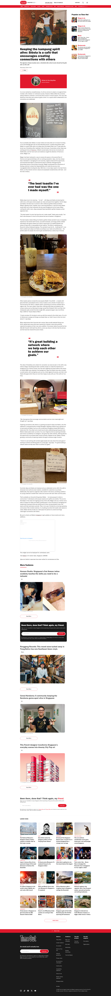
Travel (43, 6)
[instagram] (21, 991)
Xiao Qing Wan (52, 80)
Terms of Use (42, 637)
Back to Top (56, 931)
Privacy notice (59, 958)
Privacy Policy (49, 637)
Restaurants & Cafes (69, 6)
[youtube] (35, 991)
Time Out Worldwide (76, 942)
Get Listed (67, 944)
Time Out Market (69, 955)
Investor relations (60, 942)
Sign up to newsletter (67, 940)
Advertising (67, 947)
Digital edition (86, 944)
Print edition (86, 941)
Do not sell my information (59, 962)
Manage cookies (59, 981)
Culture (38, 6)
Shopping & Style (49, 6)
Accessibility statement (59, 970)
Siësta (24, 556)
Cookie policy (59, 966)
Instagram (38, 515)
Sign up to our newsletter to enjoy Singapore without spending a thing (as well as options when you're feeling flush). (43, 629)
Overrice (33, 150)
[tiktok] (24, 991)
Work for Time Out (59, 950)
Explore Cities (48, 2)
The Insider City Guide (82, 6)
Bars (76, 6)
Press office (58, 939)
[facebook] (28, 991)
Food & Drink (33, 6)
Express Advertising (67, 951)
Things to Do (26, 6)
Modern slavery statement (59, 977)
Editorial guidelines (58, 954)
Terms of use (59, 973)
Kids (55, 6)
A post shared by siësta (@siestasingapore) (37, 540)
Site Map (58, 986)
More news (55, 920)
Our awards (58, 946)
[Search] (83, 2)
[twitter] (31, 991)
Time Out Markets (58, 2)
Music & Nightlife (60, 6)
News (22, 6)
